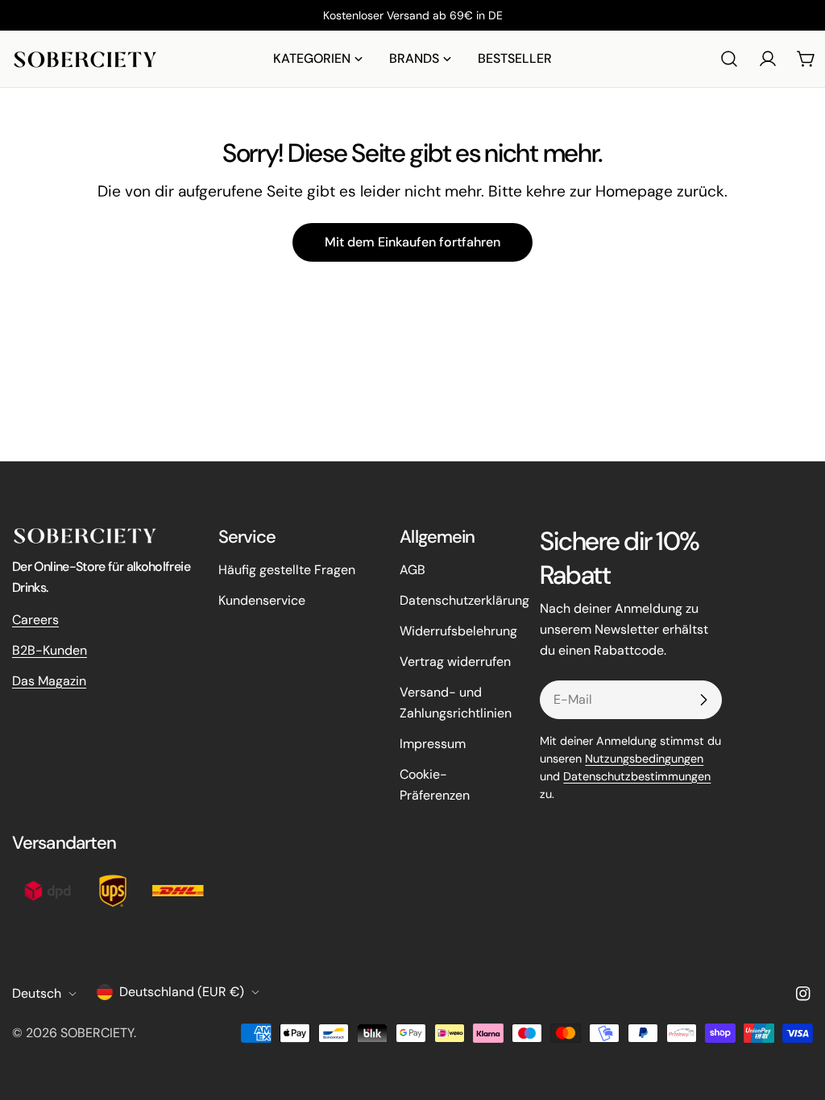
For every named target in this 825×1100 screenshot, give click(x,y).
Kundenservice (261, 600)
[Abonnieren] (703, 700)
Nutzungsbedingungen (644, 758)
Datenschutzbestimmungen (637, 776)
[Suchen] (729, 59)
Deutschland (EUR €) (181, 991)
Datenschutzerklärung (464, 600)
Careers (35, 619)
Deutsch (36, 993)
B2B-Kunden (49, 650)
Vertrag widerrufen (455, 661)
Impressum (433, 743)
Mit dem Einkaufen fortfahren (412, 242)
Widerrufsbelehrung (458, 630)
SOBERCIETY (97, 1032)
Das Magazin (49, 680)
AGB (412, 569)
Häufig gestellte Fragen (286, 569)
